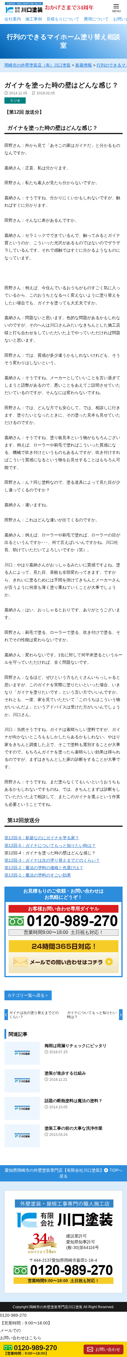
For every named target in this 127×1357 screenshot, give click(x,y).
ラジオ (15, 101)
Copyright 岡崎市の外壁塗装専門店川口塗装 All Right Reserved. (63, 1307)
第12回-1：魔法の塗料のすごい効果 (37, 875)
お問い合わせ (107, 1349)
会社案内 (12, 19)
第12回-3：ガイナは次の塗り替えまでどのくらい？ (52, 860)
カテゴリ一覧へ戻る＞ (28, 995)
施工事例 (33, 19)
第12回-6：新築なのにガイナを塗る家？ (41, 837)
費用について (96, 19)
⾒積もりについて (62, 19)
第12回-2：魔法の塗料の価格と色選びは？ (43, 867)
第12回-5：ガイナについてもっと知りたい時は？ (50, 845)
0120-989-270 (35, 1347)
